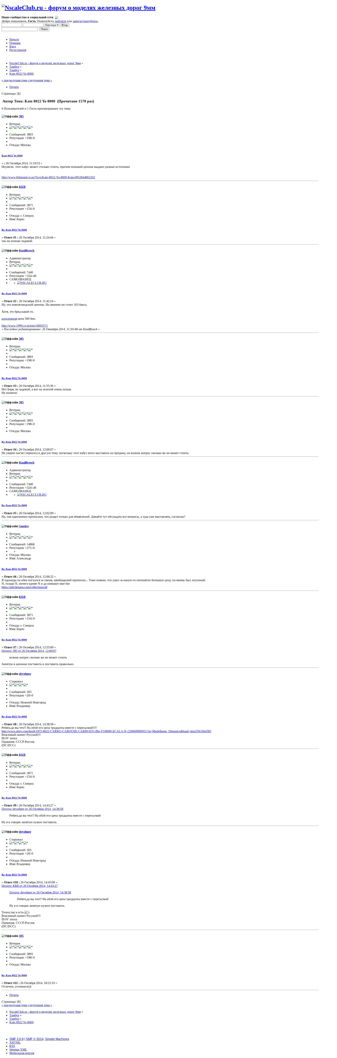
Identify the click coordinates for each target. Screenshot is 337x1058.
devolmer (25, 673)
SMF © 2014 (34, 1039)
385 (21, 116)
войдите (60, 21)
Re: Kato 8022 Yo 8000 (14, 229)
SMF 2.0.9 (16, 1039)
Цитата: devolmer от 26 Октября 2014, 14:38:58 (32, 809)
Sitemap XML (18, 1049)
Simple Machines (57, 1039)
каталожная (9, 318)
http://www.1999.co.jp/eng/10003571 (25, 325)
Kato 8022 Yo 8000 (12, 155)
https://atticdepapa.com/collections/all (24, 587)
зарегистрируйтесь (85, 21)
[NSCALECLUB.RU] (32, 282)
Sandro (24, 526)
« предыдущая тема (14, 80)
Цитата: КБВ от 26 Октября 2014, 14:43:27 (30, 885)
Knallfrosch (26, 250)
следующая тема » (40, 80)
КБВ (22, 186)
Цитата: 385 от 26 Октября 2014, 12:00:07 (29, 650)
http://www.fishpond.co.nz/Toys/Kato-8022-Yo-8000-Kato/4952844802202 (48, 177)
